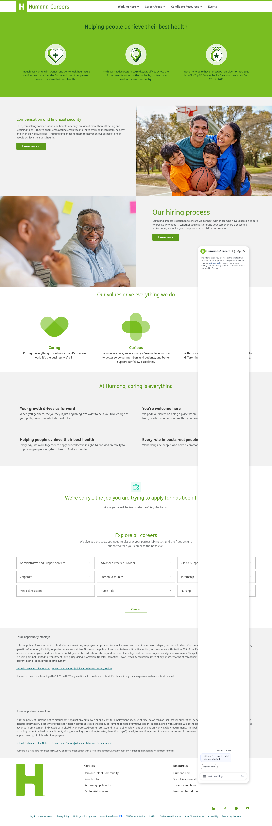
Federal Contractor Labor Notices (33, 668)
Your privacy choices (109, 816)
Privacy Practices (45, 816)
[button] (136, 609)
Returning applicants (97, 785)
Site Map (152, 816)
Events (212, 6)
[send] (242, 776)
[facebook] (225, 808)
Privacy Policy (63, 816)
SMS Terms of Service (135, 816)
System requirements (231, 816)
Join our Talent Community (101, 773)
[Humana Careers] (44, 6)
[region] (223, 513)
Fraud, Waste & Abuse (194, 816)
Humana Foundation (186, 791)
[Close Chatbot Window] (244, 251)
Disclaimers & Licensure (170, 816)
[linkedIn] (213, 808)
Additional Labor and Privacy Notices (93, 668)
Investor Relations (184, 785)
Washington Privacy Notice (84, 816)
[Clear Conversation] (233, 251)
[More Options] (204, 776)
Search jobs (91, 779)
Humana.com (182, 773)
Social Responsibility (186, 779)
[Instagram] (236, 808)
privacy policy (216, 263)
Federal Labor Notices (63, 668)
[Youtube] (247, 808)
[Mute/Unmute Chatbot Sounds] (239, 251)
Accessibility (213, 816)
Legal (32, 816)
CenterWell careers (96, 791)
